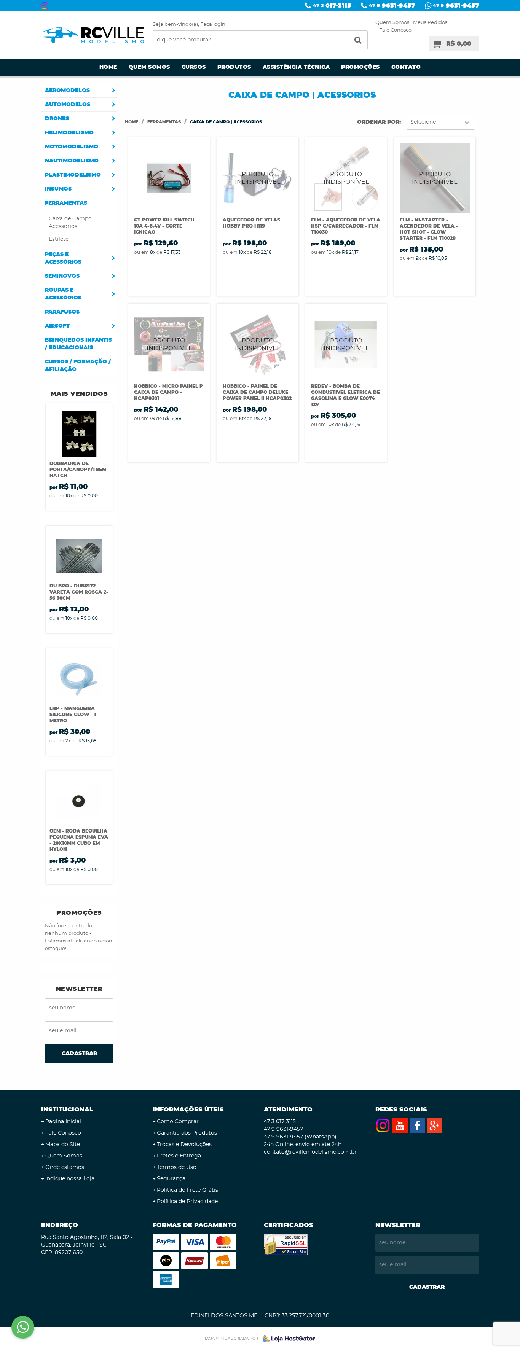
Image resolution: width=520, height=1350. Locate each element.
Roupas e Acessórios (63, 294)
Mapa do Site (62, 1144)
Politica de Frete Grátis (187, 1190)
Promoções (360, 67)
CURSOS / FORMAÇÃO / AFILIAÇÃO (78, 365)
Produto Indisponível (258, 178)
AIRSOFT (57, 326)
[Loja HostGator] (286, 1338)
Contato (406, 67)
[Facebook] (417, 1125)
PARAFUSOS (62, 312)
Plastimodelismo (73, 175)
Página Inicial (63, 1121)
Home (108, 67)
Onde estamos (64, 1167)
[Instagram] (45, 6)
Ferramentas (66, 203)
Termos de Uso (176, 1167)
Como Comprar (178, 1121)
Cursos (194, 67)
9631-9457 (392, 6)
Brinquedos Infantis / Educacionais (78, 344)
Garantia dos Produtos (187, 1133)
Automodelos (67, 104)
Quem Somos (392, 22)
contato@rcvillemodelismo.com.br (310, 1152)
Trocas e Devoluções (184, 1144)
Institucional (67, 1109)
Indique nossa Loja (69, 1178)
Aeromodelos (67, 90)
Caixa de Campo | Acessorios (72, 222)
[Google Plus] (434, 1125)
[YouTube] (400, 1125)
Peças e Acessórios (63, 258)
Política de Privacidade (187, 1201)
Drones (57, 118)
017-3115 (332, 6)
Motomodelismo (71, 147)
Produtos (234, 67)
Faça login (212, 24)
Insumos (58, 189)
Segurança (171, 1178)
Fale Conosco (395, 30)
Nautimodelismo (72, 161)
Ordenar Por (378, 122)
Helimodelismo (69, 132)
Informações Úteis (188, 1109)
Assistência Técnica (296, 67)
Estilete (59, 239)
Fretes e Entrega (179, 1156)
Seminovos (62, 276)
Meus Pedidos (430, 22)
